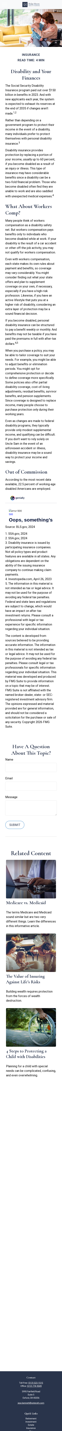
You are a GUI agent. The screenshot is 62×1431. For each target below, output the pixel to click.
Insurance (31, 1428)
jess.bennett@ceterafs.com (31, 1403)
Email (9, 778)
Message (11, 797)
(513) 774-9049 (34, 1386)
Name (9, 759)
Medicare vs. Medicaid (26, 903)
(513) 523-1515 (35, 1383)
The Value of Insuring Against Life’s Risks (25, 979)
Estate (31, 1425)
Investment (31, 1422)
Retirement (31, 1418)
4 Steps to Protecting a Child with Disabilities (26, 1053)
